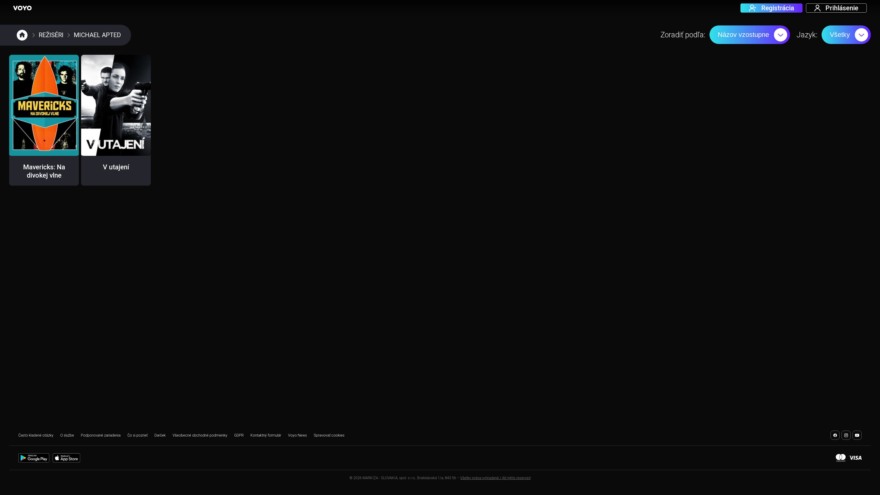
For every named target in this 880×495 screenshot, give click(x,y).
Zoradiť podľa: (682, 34)
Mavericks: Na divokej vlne (44, 171)
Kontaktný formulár (265, 435)
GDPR (239, 435)
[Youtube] (857, 435)
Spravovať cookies (329, 435)
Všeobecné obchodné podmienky (200, 435)
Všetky (840, 34)
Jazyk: (807, 34)
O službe (67, 435)
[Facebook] (835, 435)
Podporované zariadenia (101, 435)
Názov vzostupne (743, 34)
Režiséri (51, 35)
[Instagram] (846, 435)
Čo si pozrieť (137, 435)
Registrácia (777, 8)
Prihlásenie (841, 8)
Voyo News (297, 435)
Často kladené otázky (35, 435)
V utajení (116, 167)
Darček (160, 435)
